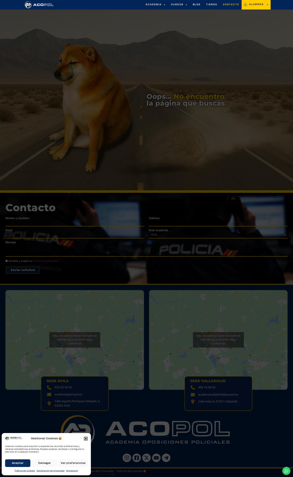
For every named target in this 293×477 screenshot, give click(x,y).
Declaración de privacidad (50, 471)
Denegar (44, 463)
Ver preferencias (73, 463)
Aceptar (18, 463)
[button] (85, 438)
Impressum (72, 471)
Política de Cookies (25, 471)
